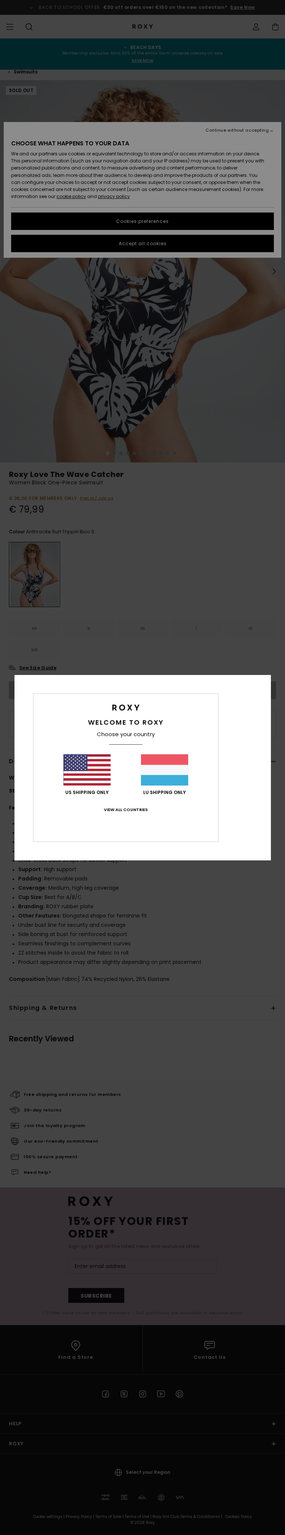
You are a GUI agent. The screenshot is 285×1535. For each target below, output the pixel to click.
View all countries (126, 810)
